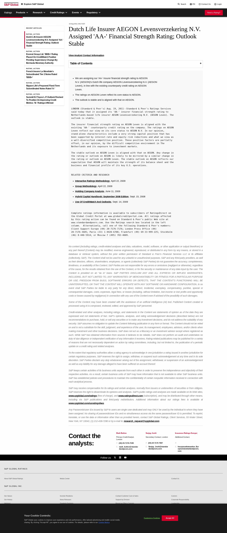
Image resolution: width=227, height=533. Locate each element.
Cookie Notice (104, 522)
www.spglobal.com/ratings (83, 395)
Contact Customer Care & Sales (127, 496)
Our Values (8, 496)
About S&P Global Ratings (13, 479)
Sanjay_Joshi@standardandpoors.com (158, 448)
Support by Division (123, 500)
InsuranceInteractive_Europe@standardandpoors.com (188, 449)
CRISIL (118, 479)
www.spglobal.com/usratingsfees (86, 403)
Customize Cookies (152, 518)
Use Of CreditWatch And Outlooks (93, 202)
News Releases (65, 500)
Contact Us (206, 4)
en (194, 4)
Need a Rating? (213, 13)
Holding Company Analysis (89, 191)
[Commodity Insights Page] (115, 457)
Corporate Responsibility (180, 500)
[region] (113, 518)
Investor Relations (66, 496)
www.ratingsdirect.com (130, 395)
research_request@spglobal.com (141, 421)
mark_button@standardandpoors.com (128, 448)
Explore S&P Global (34, 4)
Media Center (65, 479)
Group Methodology (86, 186)
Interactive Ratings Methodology (92, 181)
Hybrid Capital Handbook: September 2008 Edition (102, 196)
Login (219, 4)
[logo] (11, 4)
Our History (8, 500)
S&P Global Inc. (13, 486)
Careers (174, 496)
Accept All (170, 518)
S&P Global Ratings (15, 469)
